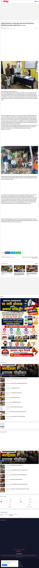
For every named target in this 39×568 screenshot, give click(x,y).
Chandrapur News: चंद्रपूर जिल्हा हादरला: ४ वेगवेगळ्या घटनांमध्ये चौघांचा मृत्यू (15, 416)
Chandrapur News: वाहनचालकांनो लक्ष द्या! (7, 273)
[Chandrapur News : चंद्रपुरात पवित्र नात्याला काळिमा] (2, 389)
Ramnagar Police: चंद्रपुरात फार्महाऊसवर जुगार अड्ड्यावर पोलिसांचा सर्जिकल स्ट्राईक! (16, 484)
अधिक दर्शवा (36, 263)
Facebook (8, 252)
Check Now (8, 562)
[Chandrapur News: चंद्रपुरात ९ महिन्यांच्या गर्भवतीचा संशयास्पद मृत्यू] (2, 408)
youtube (10, 501)
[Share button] (22, 253)
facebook (29, 501)
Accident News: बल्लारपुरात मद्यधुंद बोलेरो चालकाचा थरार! (12, 397)
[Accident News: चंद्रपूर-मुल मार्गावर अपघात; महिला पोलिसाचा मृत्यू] (2, 467)
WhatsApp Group (29, 506)
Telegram (9, 506)
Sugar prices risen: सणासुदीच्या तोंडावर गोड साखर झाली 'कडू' (13, 392)
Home (19, 561)
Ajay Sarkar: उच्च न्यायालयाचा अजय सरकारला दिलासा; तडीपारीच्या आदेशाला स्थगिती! (15, 411)
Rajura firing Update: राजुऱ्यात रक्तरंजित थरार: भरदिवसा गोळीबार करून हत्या (32, 274)
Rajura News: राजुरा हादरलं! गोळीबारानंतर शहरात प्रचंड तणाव (13, 402)
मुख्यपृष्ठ (2, 21)
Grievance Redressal (19, 565)
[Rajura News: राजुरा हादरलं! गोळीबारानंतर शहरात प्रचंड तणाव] (2, 403)
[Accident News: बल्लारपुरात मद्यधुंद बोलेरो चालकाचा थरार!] (2, 399)
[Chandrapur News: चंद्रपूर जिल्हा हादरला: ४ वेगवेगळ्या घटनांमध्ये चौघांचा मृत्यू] (2, 418)
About (19, 563)
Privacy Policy (19, 564)
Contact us (19, 562)
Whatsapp (19, 252)
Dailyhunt (29, 504)
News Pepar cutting (19, 566)
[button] (36, 1)
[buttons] (14, 549)
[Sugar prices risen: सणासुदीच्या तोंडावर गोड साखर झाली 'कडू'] (2, 394)
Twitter (13, 252)
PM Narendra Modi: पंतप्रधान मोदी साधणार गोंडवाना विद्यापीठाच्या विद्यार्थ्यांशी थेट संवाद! (16, 383)
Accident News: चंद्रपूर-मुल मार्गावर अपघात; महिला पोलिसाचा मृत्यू (13, 465)
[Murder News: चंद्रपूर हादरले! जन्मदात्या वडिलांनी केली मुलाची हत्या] (2, 481)
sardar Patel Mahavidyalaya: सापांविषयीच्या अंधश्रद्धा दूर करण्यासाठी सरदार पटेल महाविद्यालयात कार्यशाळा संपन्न (19, 274)
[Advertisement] (19, 11)
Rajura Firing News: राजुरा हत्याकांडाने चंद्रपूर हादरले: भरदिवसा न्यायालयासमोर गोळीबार (16, 378)
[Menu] (1, 1)
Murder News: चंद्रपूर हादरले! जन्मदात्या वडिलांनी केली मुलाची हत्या (13, 479)
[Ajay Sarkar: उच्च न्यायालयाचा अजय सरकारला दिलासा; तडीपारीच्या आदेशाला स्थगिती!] (2, 413)
